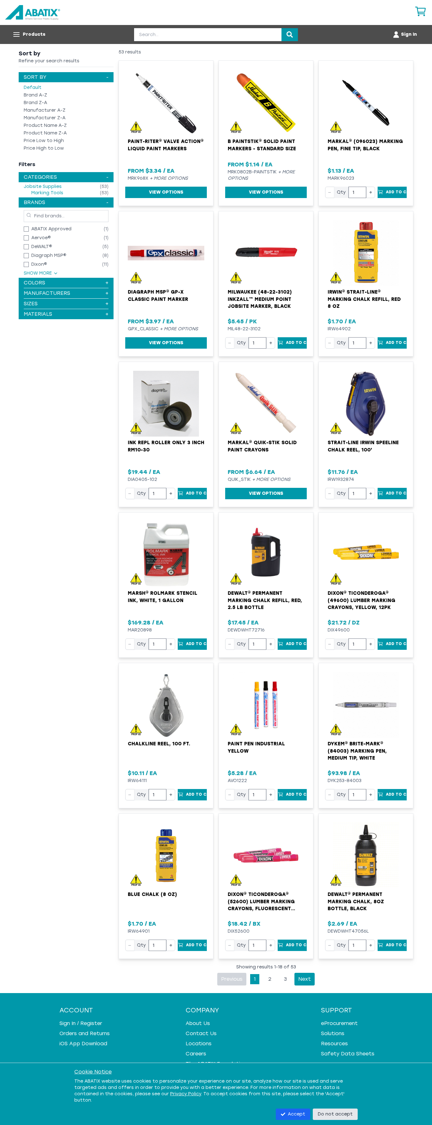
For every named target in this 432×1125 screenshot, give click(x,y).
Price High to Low (44, 148)
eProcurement (339, 1023)
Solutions (332, 1033)
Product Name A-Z (45, 125)
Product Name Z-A (45, 133)
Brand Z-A (35, 102)
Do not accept (335, 1114)
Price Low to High (44, 140)
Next (304, 979)
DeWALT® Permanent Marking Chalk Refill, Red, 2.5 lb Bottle (265, 600)
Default (32, 87)
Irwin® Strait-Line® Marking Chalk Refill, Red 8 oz (364, 299)
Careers (196, 1054)
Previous (232, 979)
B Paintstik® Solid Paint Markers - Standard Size (262, 145)
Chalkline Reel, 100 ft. (159, 744)
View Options (166, 192)
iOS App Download (83, 1044)
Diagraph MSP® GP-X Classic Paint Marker (158, 295)
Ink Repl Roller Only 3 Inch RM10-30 (166, 446)
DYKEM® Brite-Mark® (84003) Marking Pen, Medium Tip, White (357, 751)
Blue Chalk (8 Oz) (152, 894)
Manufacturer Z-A (44, 118)
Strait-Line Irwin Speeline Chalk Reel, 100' (363, 446)
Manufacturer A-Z (44, 110)
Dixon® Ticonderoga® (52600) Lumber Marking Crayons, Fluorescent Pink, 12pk (261, 902)
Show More (38, 273)
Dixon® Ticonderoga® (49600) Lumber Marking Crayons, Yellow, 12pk (361, 600)
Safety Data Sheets (347, 1054)
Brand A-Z (35, 95)
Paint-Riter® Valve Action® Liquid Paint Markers (166, 145)
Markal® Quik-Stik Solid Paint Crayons (262, 446)
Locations (199, 1044)
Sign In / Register (80, 1023)
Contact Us (201, 1033)
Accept (296, 1114)
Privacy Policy (185, 1094)
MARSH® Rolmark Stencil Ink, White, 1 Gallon (162, 596)
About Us (198, 1023)
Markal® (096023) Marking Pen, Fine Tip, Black (365, 145)
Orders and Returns (84, 1033)
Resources (334, 1044)
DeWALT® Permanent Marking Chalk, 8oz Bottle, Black (356, 901)
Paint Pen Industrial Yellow (256, 747)
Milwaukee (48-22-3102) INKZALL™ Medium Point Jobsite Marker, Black (260, 299)
